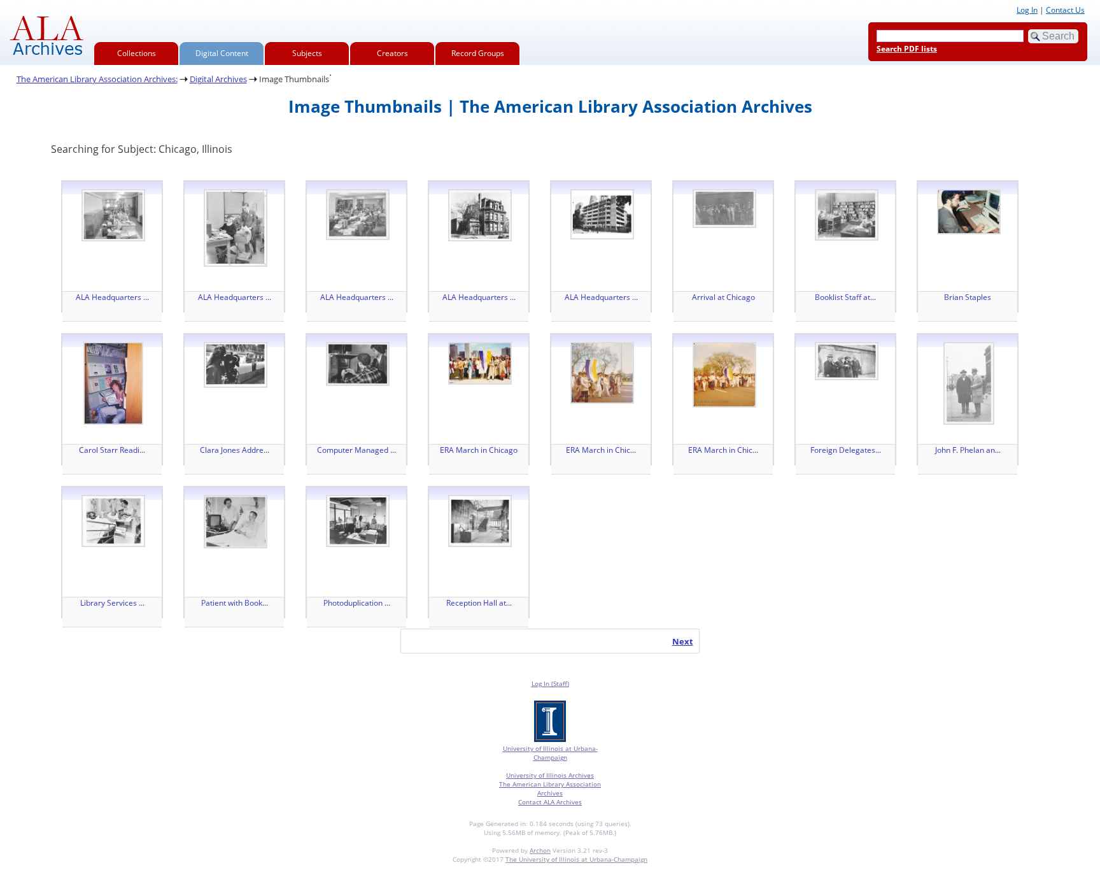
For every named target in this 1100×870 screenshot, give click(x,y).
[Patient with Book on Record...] (235, 521)
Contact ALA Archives (550, 801)
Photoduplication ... (356, 602)
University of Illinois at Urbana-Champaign (550, 753)
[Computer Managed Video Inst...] (358, 364)
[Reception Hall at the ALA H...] (480, 521)
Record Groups (477, 53)
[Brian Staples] (969, 211)
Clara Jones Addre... (234, 450)
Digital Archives (218, 79)
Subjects (307, 53)
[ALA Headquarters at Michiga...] (113, 215)
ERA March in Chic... (601, 450)
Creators (392, 53)
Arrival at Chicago (723, 297)
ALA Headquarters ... (112, 297)
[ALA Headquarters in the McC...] (480, 215)
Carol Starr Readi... (112, 450)
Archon (540, 850)
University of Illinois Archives (550, 775)
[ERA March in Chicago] (480, 363)
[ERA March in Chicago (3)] (724, 375)
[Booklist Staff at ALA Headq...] (847, 215)
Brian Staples (967, 297)
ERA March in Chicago (479, 450)
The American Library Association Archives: (97, 79)
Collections (136, 53)
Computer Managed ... (356, 450)
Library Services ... (112, 602)
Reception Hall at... (479, 602)
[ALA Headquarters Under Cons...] (602, 214)
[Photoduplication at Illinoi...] (358, 521)
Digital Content (221, 53)
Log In (1027, 9)
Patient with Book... (234, 602)
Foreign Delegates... (845, 450)
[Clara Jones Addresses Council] (235, 365)
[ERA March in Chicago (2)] (602, 373)
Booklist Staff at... (845, 297)
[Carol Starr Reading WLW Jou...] (113, 383)
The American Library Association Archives (550, 788)
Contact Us (1065, 9)
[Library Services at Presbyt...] (113, 521)
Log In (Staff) (550, 683)
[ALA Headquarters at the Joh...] (358, 214)
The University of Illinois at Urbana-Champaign (576, 859)
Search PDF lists (907, 48)
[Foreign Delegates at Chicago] (847, 361)
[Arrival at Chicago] (724, 208)
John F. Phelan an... (968, 450)
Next (682, 641)
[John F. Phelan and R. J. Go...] (969, 383)
